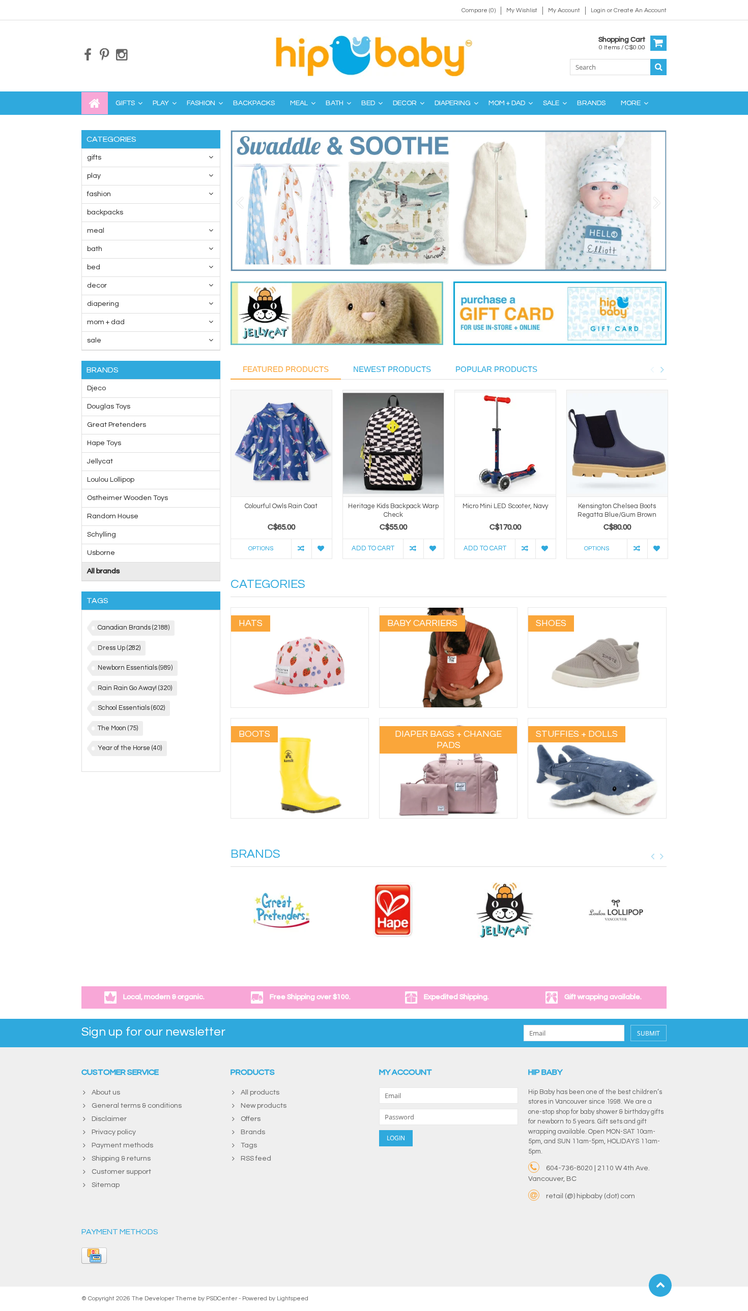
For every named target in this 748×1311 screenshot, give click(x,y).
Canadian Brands (133, 627)
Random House (112, 516)
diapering (453, 103)
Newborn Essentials (135, 667)
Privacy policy (114, 1132)
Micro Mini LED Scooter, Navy (505, 506)
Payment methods (122, 1145)
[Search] (658, 67)
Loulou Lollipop (110, 479)
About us (106, 1092)
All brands (103, 571)
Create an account (640, 10)
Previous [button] (651, 369)
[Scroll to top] (660, 1285)
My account (564, 10)
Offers (251, 1118)
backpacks (254, 103)
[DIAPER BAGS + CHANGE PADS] (448, 723)
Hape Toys (104, 443)
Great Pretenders (116, 424)
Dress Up (119, 647)
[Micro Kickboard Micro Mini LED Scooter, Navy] (505, 443)
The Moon (118, 728)
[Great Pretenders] (281, 910)
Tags (249, 1145)
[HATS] (299, 612)
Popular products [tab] (496, 369)
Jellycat (100, 461)
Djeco (96, 388)
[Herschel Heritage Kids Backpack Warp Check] (393, 443)
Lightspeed (292, 1298)
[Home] (94, 103)
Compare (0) (479, 10)
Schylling (101, 534)
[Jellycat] (505, 910)
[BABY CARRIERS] (448, 612)
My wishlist (521, 10)
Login (599, 10)
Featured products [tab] (286, 369)
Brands (591, 103)
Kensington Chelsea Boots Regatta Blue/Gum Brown (617, 510)
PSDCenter (221, 1298)
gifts (125, 103)
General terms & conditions (137, 1105)
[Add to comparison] (301, 548)
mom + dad (506, 103)
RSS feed (256, 1158)
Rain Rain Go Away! (135, 688)
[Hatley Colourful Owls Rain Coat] (281, 443)
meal (299, 103)
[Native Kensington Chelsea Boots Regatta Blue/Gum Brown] (617, 443)
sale (551, 103)
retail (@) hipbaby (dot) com (590, 1196)
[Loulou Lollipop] (616, 910)
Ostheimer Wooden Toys (127, 498)
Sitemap (106, 1185)
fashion (201, 103)
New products (263, 1105)
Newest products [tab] (392, 369)
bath (334, 103)
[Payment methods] (94, 1255)
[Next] (657, 203)
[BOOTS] (299, 723)
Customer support (121, 1171)
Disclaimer (109, 1118)
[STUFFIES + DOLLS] (597, 723)
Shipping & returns (121, 1158)
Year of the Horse (130, 748)
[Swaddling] (449, 201)
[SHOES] (597, 612)
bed (368, 103)
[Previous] (240, 203)
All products (260, 1092)
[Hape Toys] (393, 910)
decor (405, 103)
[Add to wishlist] (321, 548)
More (631, 103)
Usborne (101, 552)
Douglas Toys (108, 406)
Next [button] (662, 369)
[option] (281, 479)
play (161, 103)
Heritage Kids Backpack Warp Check (393, 510)
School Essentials (131, 707)
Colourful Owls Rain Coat (281, 506)
